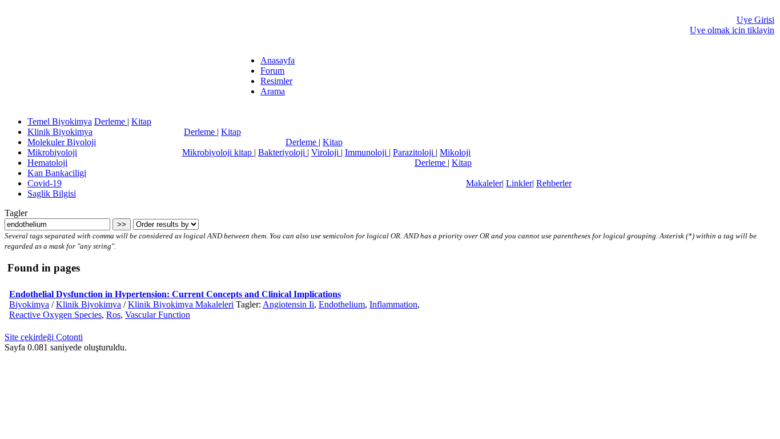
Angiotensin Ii (288, 304)
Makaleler (484, 183)
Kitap (141, 121)
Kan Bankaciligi (56, 173)
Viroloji (326, 152)
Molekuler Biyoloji (61, 142)
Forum (272, 70)
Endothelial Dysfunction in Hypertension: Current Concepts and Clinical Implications (175, 294)
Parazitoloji (414, 152)
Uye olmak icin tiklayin (732, 30)
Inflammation (393, 304)
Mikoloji (455, 152)
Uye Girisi (755, 20)
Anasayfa (277, 60)
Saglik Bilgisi (51, 193)
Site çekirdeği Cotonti (44, 337)
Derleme (110, 121)
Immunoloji (367, 152)
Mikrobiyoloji (52, 152)
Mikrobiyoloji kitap (218, 152)
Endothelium (342, 304)
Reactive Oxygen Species (55, 315)
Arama (272, 91)
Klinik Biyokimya (60, 132)
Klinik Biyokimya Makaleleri (181, 304)
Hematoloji (47, 162)
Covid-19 (44, 183)
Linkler (519, 183)
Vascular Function (157, 315)
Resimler (276, 81)
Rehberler (554, 183)
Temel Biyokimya (59, 121)
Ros (113, 315)
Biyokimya (29, 304)
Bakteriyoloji (282, 152)
